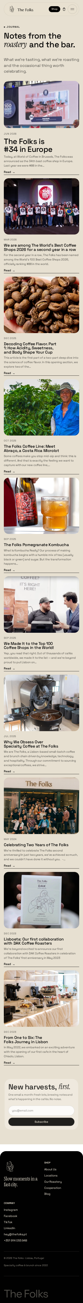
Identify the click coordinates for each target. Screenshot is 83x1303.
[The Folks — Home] (20, 9)
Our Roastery (53, 1182)
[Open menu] (72, 9)
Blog (47, 1194)
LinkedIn (9, 1228)
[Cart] (64, 9)
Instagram (11, 1210)
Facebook (10, 1216)
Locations (50, 1175)
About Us (50, 1169)
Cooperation (52, 1188)
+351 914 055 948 (15, 1240)
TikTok (8, 1222)
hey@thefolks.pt (15, 1234)
